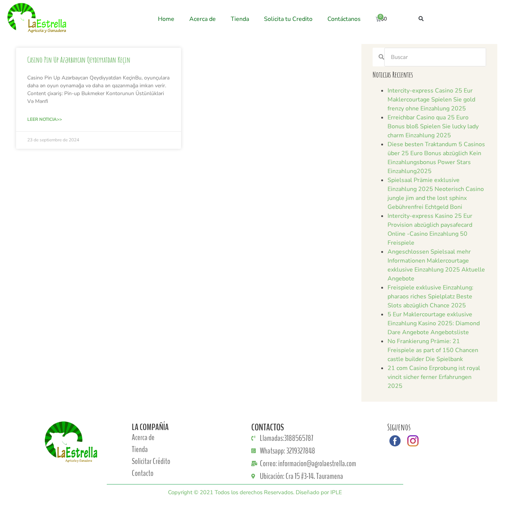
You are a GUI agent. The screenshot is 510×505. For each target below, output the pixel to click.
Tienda (240, 19)
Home (166, 19)
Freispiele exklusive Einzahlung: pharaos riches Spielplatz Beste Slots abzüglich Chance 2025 (430, 296)
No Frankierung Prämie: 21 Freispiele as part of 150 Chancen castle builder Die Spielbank (433, 350)
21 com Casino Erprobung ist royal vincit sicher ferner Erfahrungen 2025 (434, 377)
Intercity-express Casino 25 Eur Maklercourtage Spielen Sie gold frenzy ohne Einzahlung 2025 (431, 100)
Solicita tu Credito (288, 19)
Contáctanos (344, 19)
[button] (421, 19)
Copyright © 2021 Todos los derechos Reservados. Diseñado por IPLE (255, 492)
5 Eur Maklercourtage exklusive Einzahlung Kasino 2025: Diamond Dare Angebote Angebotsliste (434, 323)
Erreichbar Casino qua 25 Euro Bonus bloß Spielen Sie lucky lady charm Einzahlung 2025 (433, 126)
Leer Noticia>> (44, 119)
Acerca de (202, 19)
